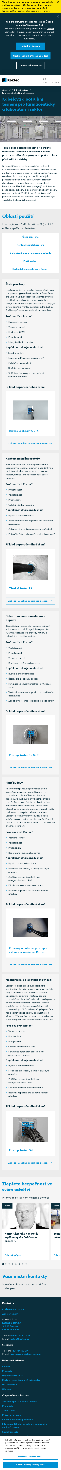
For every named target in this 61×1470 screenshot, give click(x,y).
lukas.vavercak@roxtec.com (25, 1354)
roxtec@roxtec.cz (19, 1338)
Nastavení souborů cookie (30, 1456)
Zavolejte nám (10, 1313)
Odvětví (6, 90)
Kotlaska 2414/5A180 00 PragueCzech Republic (11, 1326)
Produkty (7, 1371)
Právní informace (11, 1415)
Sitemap (6, 1389)
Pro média (7, 1405)
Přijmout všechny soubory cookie (30, 1465)
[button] (3, 1264)
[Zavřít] (58, 16)
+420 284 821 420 (20, 1335)
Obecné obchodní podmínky (17, 1419)
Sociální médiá (10, 1431)
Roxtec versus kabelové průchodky (21, 1380)
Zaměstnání (8, 1410)
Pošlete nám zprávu (13, 1309)
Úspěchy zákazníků (12, 1375)
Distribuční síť (9, 1384)
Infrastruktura (21, 90)
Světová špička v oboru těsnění (19, 1401)
